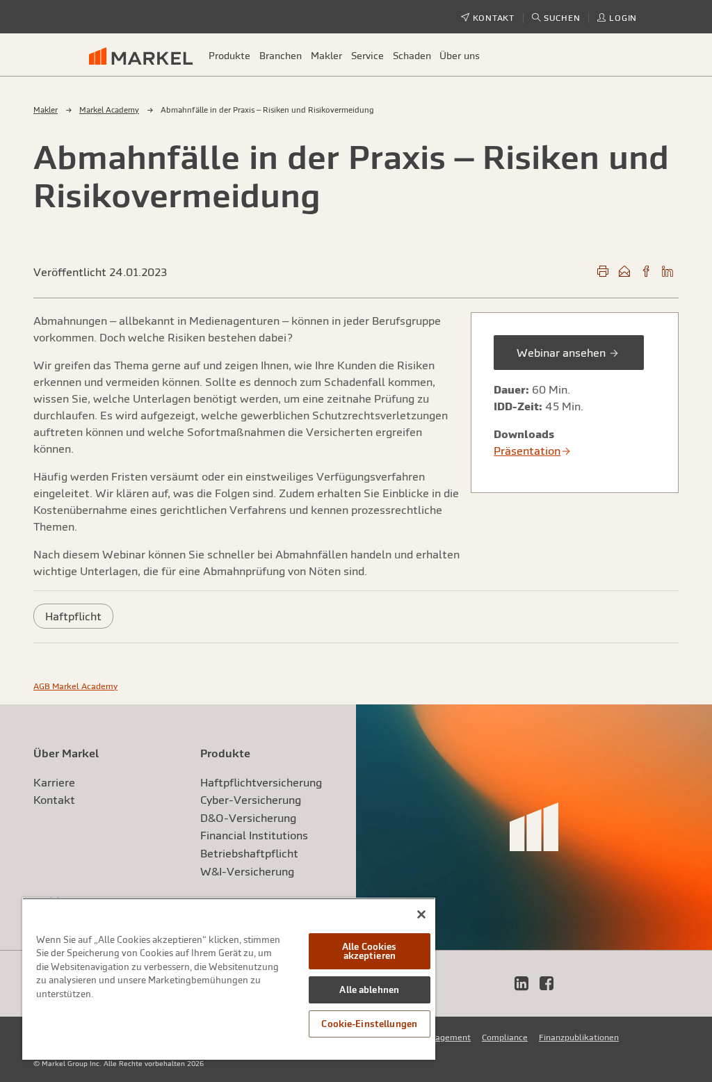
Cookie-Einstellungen (369, 1024)
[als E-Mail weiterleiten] (624, 272)
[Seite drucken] (602, 272)
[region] (228, 979)
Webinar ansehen (562, 352)
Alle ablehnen (369, 990)
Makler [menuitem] (326, 55)
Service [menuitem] (367, 55)
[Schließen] (421, 914)
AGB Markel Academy (75, 686)
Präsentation (527, 450)
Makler (45, 110)
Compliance (505, 1037)
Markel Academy (109, 110)
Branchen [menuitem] (280, 55)
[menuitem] (146, 55)
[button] (556, 18)
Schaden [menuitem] (412, 55)
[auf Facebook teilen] (646, 272)
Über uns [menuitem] (459, 55)
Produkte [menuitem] (229, 55)
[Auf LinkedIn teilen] (667, 272)
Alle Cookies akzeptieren (369, 951)
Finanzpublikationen (579, 1037)
